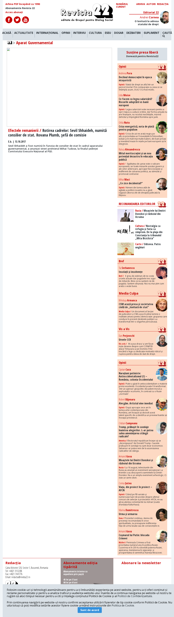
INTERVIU (79, 33)
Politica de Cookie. (123, 605)
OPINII (66, 33)
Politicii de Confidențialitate (135, 596)
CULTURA (95, 33)
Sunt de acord (89, 610)
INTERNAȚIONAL (47, 33)
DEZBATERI (133, 33)
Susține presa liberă (142, 54)
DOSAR (118, 33)
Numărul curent (122, 5)
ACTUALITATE (23, 33)
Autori (151, 4)
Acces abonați (14, 12)
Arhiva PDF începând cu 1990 (22, 4)
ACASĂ (6, 33)
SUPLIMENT (151, 33)
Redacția (163, 4)
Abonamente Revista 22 (20, 8)
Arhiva (140, 4)
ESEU (108, 33)
